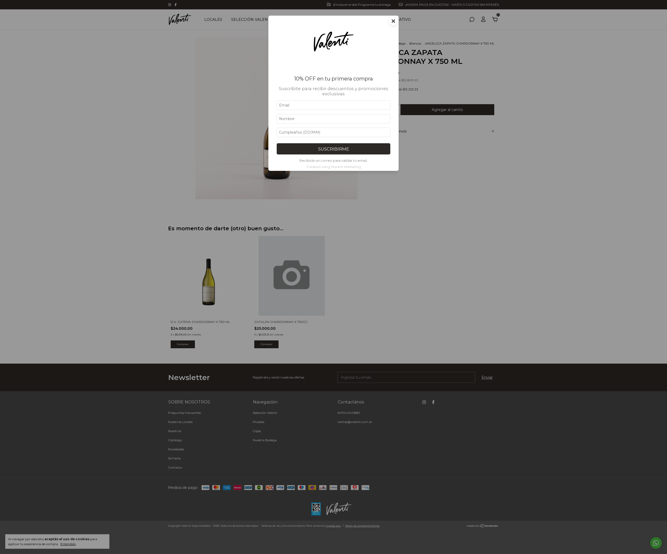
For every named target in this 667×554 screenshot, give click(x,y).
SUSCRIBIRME (333, 149)
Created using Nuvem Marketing (333, 167)
